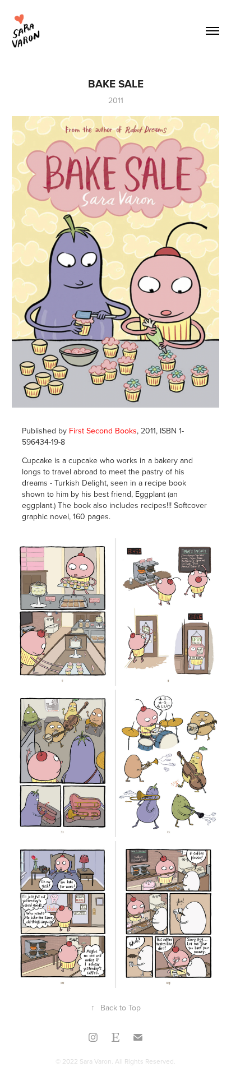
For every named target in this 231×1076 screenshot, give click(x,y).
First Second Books (103, 430)
